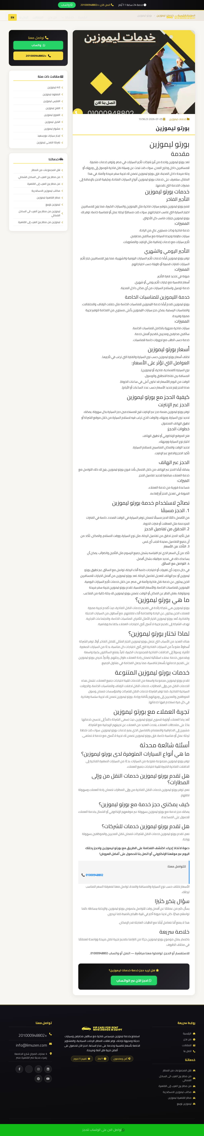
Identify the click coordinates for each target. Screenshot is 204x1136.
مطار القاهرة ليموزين (48, 198)
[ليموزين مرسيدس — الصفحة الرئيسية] (181, 17)
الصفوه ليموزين (51, 94)
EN (12, 17)
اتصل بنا (23, 17)
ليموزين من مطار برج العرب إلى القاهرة (39, 222)
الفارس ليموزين (51, 101)
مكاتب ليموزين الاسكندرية (45, 191)
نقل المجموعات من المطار (45, 170)
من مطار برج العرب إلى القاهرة (43, 184)
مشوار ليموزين (52, 129)
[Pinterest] (38, 1078)
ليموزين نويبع (53, 205)
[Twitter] (29, 1069)
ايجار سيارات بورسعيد (48, 136)
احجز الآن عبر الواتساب (132, 980)
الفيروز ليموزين (52, 115)
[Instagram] (38, 1069)
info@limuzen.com (31, 1045)
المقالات (38, 17)
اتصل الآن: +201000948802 (95, 5)
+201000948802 (36, 55)
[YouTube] (48, 1078)
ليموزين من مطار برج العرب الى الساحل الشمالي (39, 213)
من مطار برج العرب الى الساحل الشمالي (39, 177)
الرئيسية (82, 17)
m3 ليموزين (53, 87)
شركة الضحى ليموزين (48, 143)
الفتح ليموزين (53, 108)
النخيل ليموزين (52, 122)
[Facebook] (19, 1069)
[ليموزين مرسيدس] (102, 1028)
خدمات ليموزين (177, 119)
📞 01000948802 (92, 875)
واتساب (65, 4)
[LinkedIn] (48, 1069)
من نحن (52, 17)
